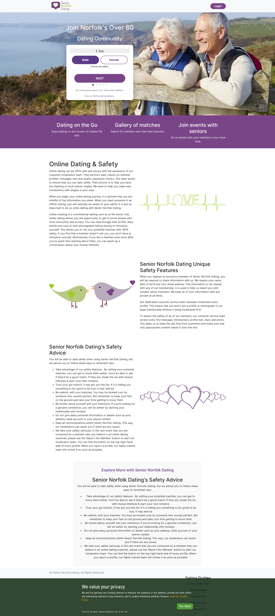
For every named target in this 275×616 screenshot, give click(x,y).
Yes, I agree (185, 606)
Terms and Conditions (113, 90)
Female (114, 60)
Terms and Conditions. (103, 96)
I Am (100, 50)
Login (218, 6)
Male (85, 60)
